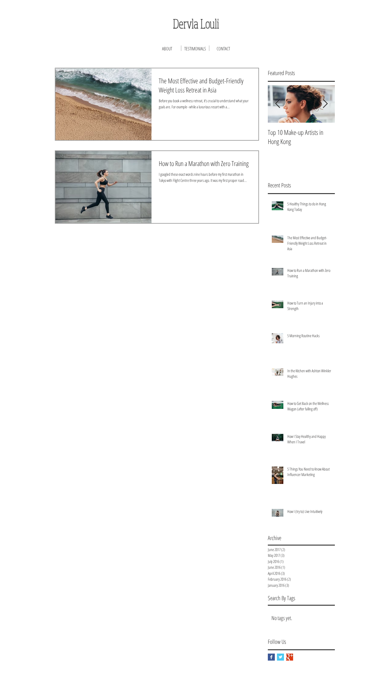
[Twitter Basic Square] (280, 657)
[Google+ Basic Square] (289, 657)
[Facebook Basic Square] (271, 657)
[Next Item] (325, 104)
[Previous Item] (277, 104)
